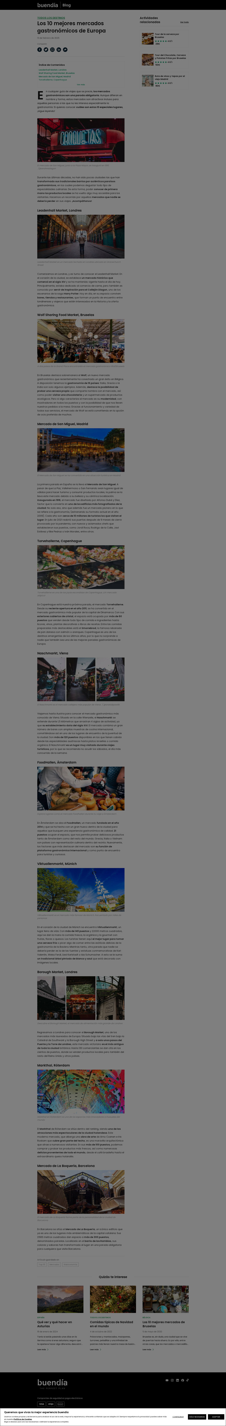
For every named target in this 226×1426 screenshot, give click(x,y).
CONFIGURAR (178, 1417)
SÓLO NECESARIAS (197, 1417)
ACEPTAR (216, 1417)
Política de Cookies (23, 1419)
